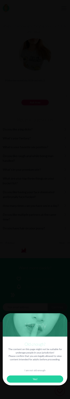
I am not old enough (35, 370)
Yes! (35, 379)
